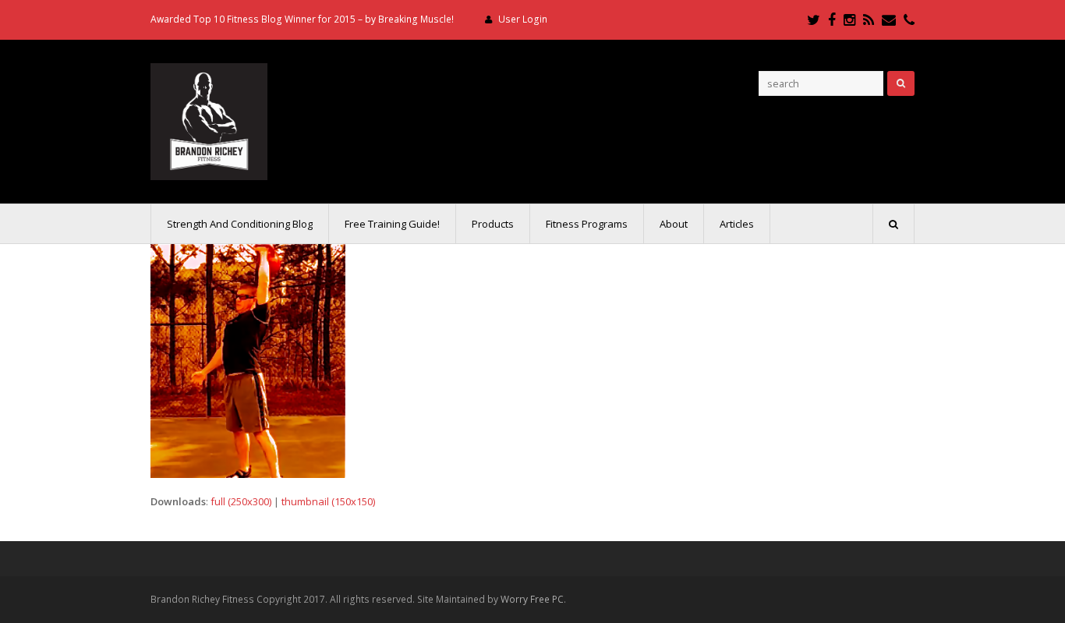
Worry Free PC (532, 599)
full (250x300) (241, 501)
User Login (522, 19)
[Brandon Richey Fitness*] (208, 120)
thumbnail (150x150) (328, 501)
